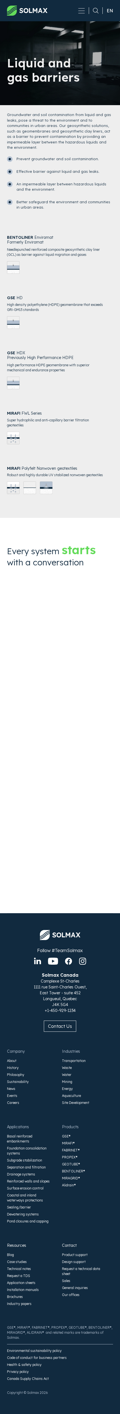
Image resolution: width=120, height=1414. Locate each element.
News (11, 1089)
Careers (13, 1103)
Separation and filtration (26, 1167)
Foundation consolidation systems (27, 1150)
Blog (10, 1255)
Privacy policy (18, 1372)
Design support (74, 1262)
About (11, 1061)
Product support (75, 1255)
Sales (66, 1281)
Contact (69, 1245)
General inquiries (75, 1288)
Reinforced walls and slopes (28, 1181)
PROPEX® (70, 1157)
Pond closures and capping (28, 1221)
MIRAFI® (68, 1143)
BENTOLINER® (73, 1171)
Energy (67, 1089)
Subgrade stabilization (24, 1160)
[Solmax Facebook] (68, 961)
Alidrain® (69, 1185)
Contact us (60, 1026)
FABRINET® (71, 1150)
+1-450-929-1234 (60, 1010)
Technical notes (19, 1269)
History (13, 1068)
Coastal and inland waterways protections (25, 1197)
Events (12, 1096)
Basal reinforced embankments (19, 1138)
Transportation (74, 1061)
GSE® (66, 1136)
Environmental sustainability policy (34, 1351)
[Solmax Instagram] (82, 961)
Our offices (71, 1295)
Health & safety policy (24, 1365)
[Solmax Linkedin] (37, 961)
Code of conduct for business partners (37, 1358)
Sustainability (18, 1082)
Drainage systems (21, 1174)
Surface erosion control (25, 1188)
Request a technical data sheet (81, 1271)
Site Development (75, 1103)
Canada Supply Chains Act (28, 1379)
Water (66, 1075)
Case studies (17, 1262)
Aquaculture (71, 1096)
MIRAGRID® (71, 1178)
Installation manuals (23, 1290)
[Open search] (94, 10)
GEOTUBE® (71, 1164)
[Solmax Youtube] (53, 961)
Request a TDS (18, 1276)
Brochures (15, 1297)
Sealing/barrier (19, 1207)
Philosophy (15, 1075)
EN (110, 10)
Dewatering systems (23, 1214)
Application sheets (21, 1283)
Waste (67, 1068)
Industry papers (19, 1304)
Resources (16, 1245)
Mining (67, 1082)
